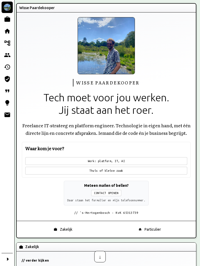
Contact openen (106, 193)
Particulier (153, 229)
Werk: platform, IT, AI (106, 161)
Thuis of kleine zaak (106, 170)
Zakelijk (66, 229)
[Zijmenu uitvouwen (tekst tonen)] (7, 258)
